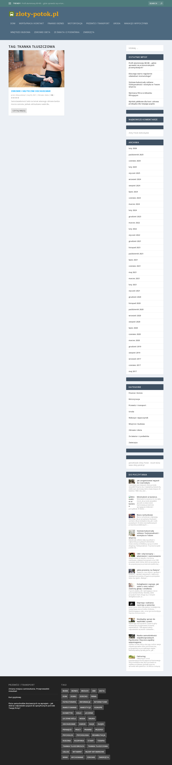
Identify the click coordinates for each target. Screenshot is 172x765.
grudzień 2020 (135, 297)
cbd (94, 691)
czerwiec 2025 (135, 161)
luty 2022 (133, 229)
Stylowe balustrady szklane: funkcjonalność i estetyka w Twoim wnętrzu (144, 84)
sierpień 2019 (134, 352)
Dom (12, 23)
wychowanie (77, 757)
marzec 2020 (134, 340)
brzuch (84, 691)
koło (78, 713)
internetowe (100, 702)
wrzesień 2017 (135, 359)
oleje (91, 724)
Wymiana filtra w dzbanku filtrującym (140, 94)
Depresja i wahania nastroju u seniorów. (146, 604)
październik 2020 (136, 309)
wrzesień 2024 (135, 179)
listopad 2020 (135, 303)
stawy (91, 740)
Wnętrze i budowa (20, 32)
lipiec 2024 (133, 192)
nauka (92, 718)
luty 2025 (133, 167)
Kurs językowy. (15, 697)
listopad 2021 (135, 247)
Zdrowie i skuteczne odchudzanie (31, 91)
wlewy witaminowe (94, 752)
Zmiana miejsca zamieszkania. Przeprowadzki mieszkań (29, 690)
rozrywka (79, 740)
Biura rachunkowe (145, 515)
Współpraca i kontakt (31, 23)
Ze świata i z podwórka (66, 32)
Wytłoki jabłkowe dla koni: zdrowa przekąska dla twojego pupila (144, 102)
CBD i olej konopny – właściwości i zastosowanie (149, 555)
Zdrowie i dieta (42, 32)
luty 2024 (133, 210)
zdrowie (91, 757)
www (65, 757)
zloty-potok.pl (20, 95)
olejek (101, 724)
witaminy (77, 752)
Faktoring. (141, 656)
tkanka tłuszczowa (98, 746)
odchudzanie (69, 724)
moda (82, 718)
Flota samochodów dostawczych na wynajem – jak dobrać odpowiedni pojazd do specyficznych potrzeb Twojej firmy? (32, 705)
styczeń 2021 (134, 291)
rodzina (67, 740)
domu (73, 696)
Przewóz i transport (98, 23)
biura (65, 691)
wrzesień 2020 (135, 315)
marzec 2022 (134, 222)
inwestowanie (70, 707)
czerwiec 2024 (135, 198)
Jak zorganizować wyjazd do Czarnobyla (148, 481)
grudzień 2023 (135, 216)
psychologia (83, 735)
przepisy (99, 729)
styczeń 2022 (134, 235)
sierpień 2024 (134, 185)
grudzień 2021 (135, 241)
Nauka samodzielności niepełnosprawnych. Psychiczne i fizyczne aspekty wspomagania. (143, 639)
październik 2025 (136, 154)
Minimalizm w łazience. (147, 497)
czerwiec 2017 (135, 365)
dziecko (83, 696)
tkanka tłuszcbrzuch (73, 746)
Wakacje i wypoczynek (136, 23)
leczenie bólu (69, 718)
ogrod (82, 724)
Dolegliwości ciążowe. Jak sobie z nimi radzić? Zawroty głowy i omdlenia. (144, 586)
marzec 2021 (134, 278)
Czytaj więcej (19, 110)
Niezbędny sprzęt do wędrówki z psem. (146, 620)
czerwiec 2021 (135, 266)
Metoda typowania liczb (31, 3)
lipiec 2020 (133, 328)
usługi (66, 752)
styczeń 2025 (134, 173)
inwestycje (85, 707)
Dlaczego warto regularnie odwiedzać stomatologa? (140, 74)
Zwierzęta (88, 32)
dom (65, 696)
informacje (85, 702)
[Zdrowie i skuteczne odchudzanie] (36, 68)
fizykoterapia (69, 702)
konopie (98, 707)
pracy (78, 729)
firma (93, 696)
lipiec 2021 (133, 260)
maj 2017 (133, 371)
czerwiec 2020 (135, 334)
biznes (75, 691)
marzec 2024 (134, 204)
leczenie (89, 713)
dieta (101, 691)
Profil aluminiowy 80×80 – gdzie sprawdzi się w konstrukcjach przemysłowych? (142, 65)
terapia (101, 740)
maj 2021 (133, 272)
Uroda (116, 23)
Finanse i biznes (56, 23)
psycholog (68, 735)
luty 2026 (133, 148)
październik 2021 (136, 253)
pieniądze (67, 729)
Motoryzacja (75, 23)
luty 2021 (133, 284)
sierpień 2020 (134, 322)
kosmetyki (68, 713)
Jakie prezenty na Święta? (148, 570)
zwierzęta (104, 757)
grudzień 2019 (135, 346)
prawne (88, 729)
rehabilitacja (98, 735)
